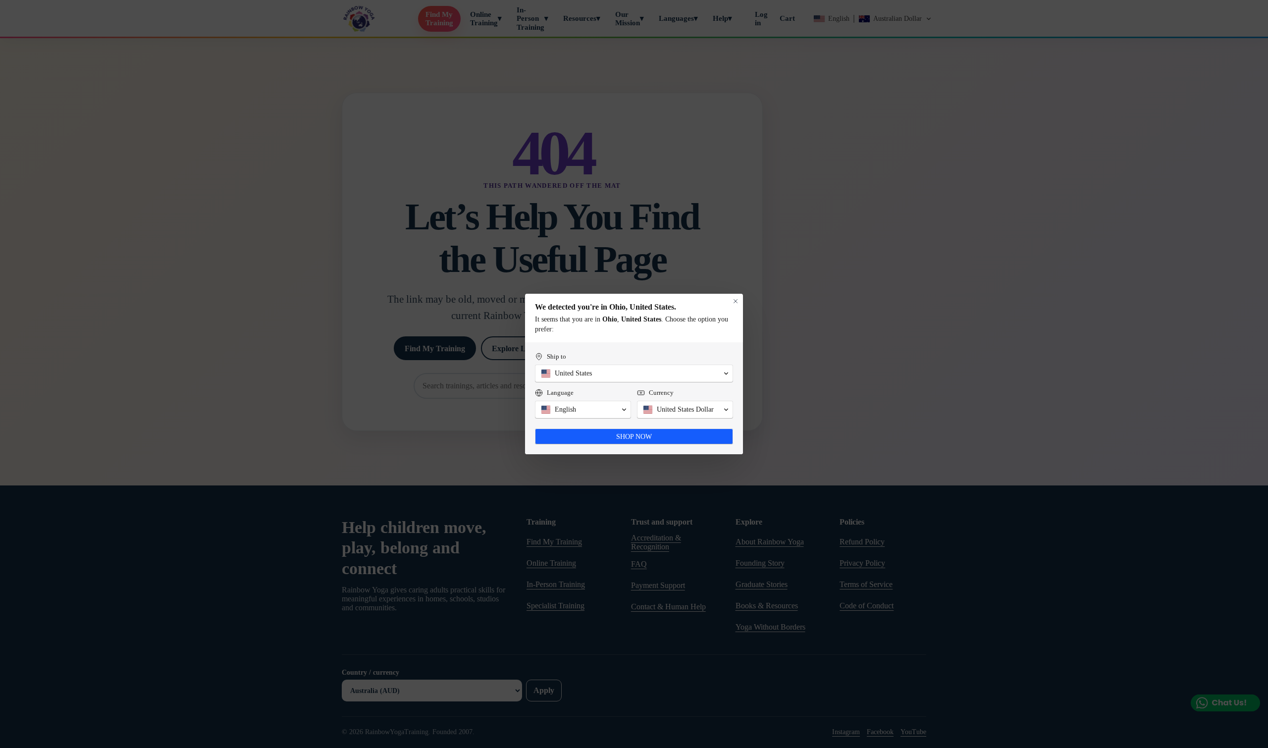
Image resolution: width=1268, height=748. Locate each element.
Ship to (556, 356)
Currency (661, 392)
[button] (634, 373)
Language (560, 392)
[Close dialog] (735, 301)
